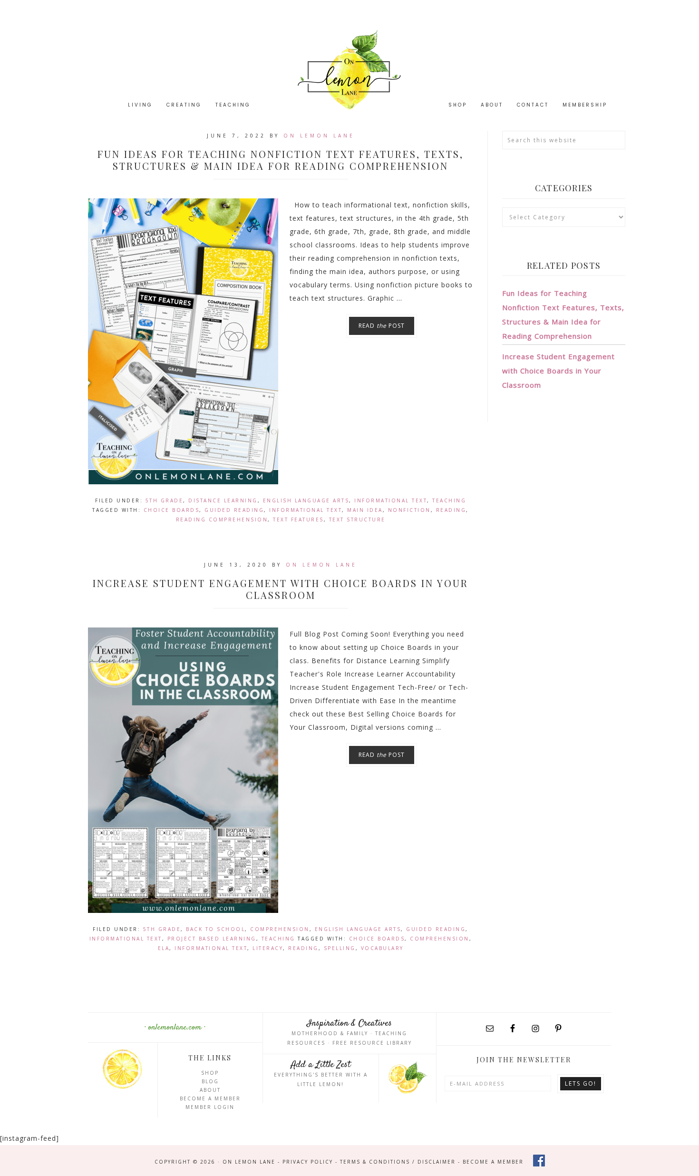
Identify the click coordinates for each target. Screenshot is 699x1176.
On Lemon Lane (349, 70)
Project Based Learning (211, 938)
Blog (210, 1081)
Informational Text (390, 500)
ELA (164, 948)
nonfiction (409, 510)
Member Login (209, 1107)
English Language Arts (306, 500)
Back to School (215, 929)
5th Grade (165, 500)
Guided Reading (234, 510)
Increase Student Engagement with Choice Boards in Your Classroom (280, 589)
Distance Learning (223, 500)
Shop (210, 1072)
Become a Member (210, 1098)
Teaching (449, 500)
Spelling (340, 948)
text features (298, 519)
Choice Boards (172, 510)
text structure (357, 519)
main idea (365, 510)
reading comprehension (222, 519)
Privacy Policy (307, 1161)
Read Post (382, 326)
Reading (451, 510)
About (210, 1090)
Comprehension (280, 929)
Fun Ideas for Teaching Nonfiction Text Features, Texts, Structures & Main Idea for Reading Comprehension (280, 159)
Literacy (267, 948)
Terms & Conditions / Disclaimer (398, 1161)
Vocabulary (382, 948)
